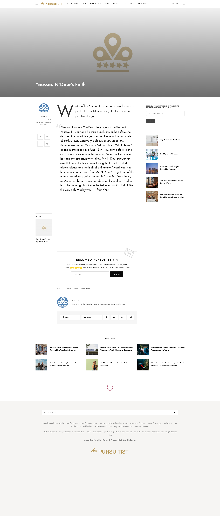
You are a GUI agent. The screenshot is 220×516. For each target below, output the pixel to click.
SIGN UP (135, 272)
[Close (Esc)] (155, 233)
